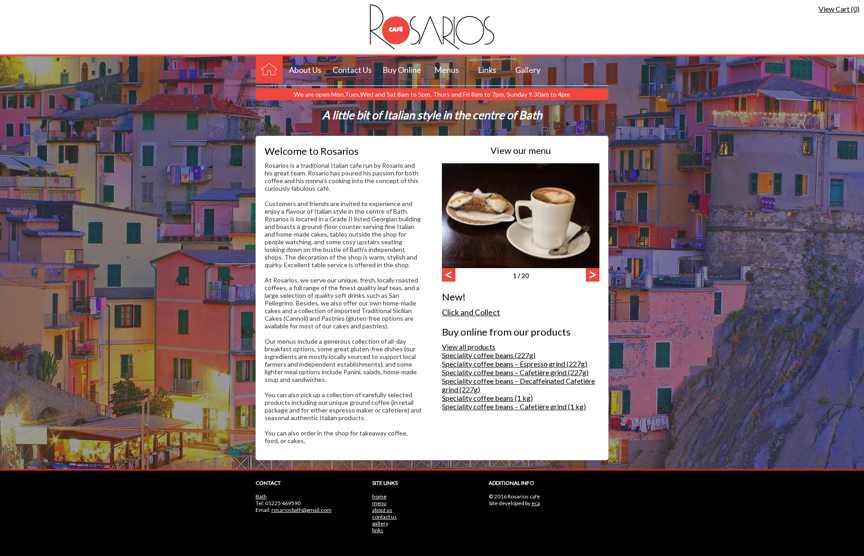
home (379, 496)
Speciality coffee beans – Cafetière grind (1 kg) (514, 406)
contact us (384, 516)
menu (379, 503)
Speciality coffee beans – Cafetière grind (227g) (515, 372)
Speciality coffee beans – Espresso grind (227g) (514, 363)
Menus (446, 70)
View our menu (520, 150)
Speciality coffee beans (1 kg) (487, 398)
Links (487, 70)
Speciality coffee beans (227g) (489, 355)
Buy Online (401, 70)
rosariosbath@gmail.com (301, 510)
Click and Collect (471, 312)
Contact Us (352, 70)
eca (535, 503)
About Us (305, 70)
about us (382, 510)
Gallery (527, 70)
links (377, 530)
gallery (380, 523)
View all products (468, 346)
